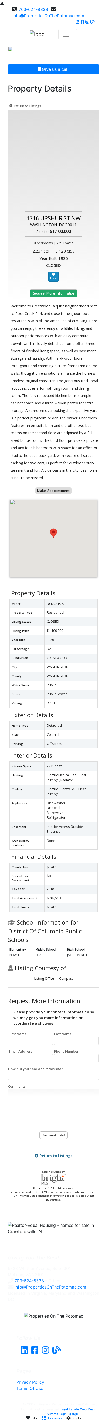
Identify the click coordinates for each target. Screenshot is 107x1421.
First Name (17, 1034)
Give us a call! (55, 69)
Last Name (62, 1034)
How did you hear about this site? (35, 1069)
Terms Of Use (29, 1388)
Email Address (20, 1051)
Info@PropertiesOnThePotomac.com (48, 15)
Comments (16, 1086)
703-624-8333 (33, 9)
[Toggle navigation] (91, 51)
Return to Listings (27, 106)
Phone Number (66, 1051)
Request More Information (53, 293)
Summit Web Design (62, 1414)
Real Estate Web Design (79, 1409)
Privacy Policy (30, 1382)
